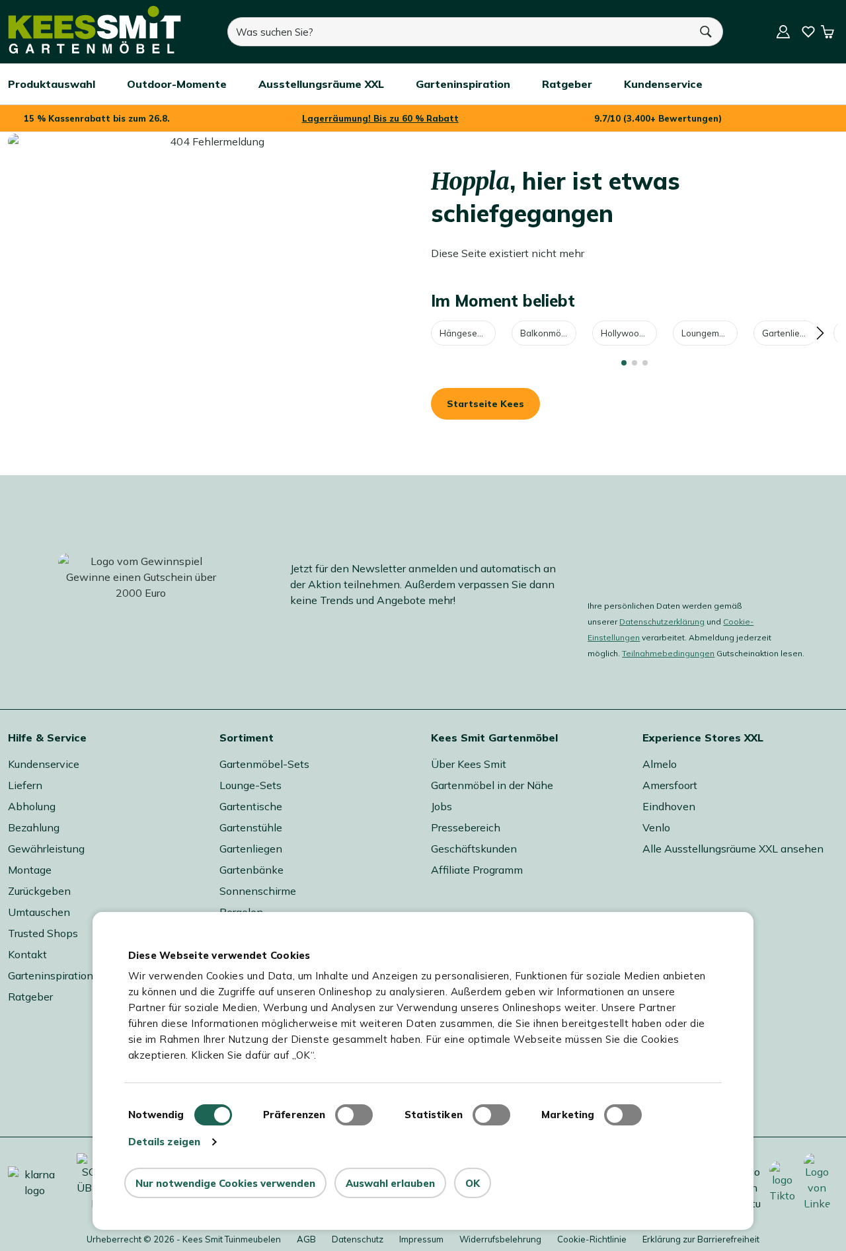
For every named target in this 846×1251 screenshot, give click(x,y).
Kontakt (27, 954)
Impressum (421, 1239)
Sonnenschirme (257, 890)
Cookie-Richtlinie (592, 1239)
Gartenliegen (789, 333)
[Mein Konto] (783, 31)
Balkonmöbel (547, 333)
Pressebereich (465, 827)
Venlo (656, 827)
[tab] (624, 362)
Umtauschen (39, 912)
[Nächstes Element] (819, 333)
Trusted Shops (43, 933)
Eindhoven (668, 806)
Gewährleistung (46, 848)
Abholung (32, 806)
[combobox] (458, 31)
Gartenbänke (251, 869)
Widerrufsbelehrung (500, 1239)
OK (472, 1183)
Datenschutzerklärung (662, 621)
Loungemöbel (709, 333)
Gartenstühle (250, 827)
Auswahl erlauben (390, 1183)
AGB (306, 1239)
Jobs (441, 806)
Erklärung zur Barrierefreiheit (700, 1239)
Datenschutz (357, 1239)
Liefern (25, 785)
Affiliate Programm (477, 869)
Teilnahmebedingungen (668, 653)
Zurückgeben (39, 890)
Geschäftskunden (474, 848)
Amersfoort (669, 785)
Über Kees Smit (468, 764)
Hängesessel (467, 333)
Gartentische (250, 806)
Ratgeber (30, 996)
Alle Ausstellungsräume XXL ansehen (733, 848)
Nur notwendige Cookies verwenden (225, 1183)
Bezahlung (33, 827)
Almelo (659, 764)
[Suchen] (706, 31)
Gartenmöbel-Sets (264, 764)
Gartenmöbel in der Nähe (492, 785)
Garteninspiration (50, 975)
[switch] (354, 1114)
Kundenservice (43, 764)
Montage (30, 869)
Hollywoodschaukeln (629, 333)
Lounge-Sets (250, 785)
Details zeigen (164, 1141)
